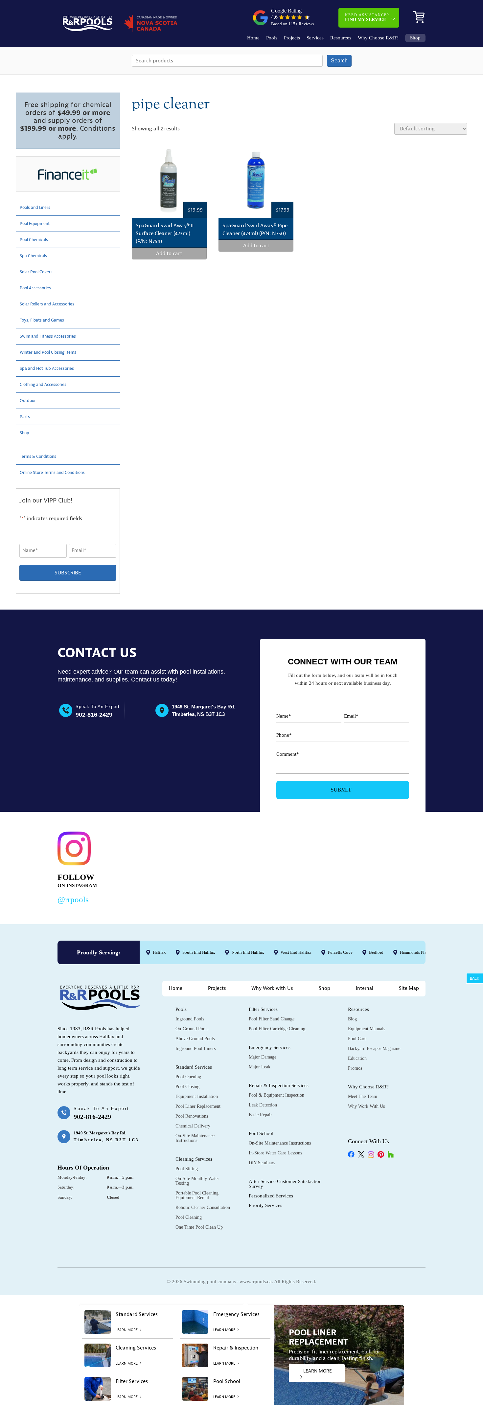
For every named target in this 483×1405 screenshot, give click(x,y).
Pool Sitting (186, 1168)
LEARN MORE (317, 1371)
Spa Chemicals (36, 256)
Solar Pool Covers (40, 272)
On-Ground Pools (191, 1028)
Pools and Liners (39, 207)
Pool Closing (187, 1086)
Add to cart (169, 253)
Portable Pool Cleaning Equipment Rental (196, 1195)
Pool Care (357, 1038)
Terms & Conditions (42, 456)
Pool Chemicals (37, 239)
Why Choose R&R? (378, 37)
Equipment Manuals (366, 1028)
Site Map (409, 988)
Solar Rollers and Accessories (53, 304)
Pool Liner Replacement (197, 1106)
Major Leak (259, 1066)
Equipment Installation (196, 1096)
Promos (355, 1068)
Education (357, 1058)
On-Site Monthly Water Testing (197, 1181)
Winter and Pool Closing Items (54, 352)
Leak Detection (263, 1105)
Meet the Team (362, 1096)
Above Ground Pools (195, 1038)
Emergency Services (269, 1047)
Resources (340, 37)
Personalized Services (271, 1195)
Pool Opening (188, 1076)
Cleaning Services (193, 1159)
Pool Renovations (191, 1116)
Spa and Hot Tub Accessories (53, 368)
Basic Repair (260, 1114)
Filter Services (263, 1009)
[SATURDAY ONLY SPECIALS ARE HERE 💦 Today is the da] (230, 866)
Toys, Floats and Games (47, 320)
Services (315, 37)
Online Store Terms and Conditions (60, 472)
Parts (26, 416)
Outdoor (29, 400)
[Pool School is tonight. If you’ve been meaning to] (388, 866)
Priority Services (265, 1205)
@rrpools (73, 899)
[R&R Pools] (87, 23)
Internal (364, 988)
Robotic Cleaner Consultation (202, 1207)
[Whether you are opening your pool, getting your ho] (309, 866)
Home (253, 37)
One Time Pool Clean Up (199, 1227)
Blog (352, 1018)
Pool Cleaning (188, 1217)
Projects (292, 37)
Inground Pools (189, 1018)
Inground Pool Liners (195, 1048)
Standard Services (193, 1067)
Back (474, 978)
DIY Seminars (262, 1162)
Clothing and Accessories (48, 384)
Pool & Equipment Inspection (276, 1095)
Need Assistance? (367, 17)
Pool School (261, 1133)
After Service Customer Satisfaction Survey (285, 1184)
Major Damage (262, 1057)
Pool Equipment (38, 223)
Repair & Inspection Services (279, 1085)
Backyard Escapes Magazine (374, 1048)
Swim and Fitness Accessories (54, 336)
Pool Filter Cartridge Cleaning (277, 1028)
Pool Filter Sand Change (271, 1018)
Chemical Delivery (192, 1126)
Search (339, 60)
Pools (271, 37)
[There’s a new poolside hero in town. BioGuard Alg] (151, 866)
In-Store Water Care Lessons (275, 1152)
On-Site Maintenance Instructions (195, 1138)
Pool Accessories (39, 288)
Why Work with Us (272, 988)
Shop (415, 37)
